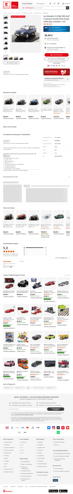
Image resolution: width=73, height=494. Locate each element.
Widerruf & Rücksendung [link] (25, 467)
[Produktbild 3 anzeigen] (5, 27)
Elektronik (7, 444)
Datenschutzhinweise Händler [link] (62, 456)
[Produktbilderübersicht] (5, 34)
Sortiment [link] (40, 450)
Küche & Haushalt (9, 450)
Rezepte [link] (40, 453)
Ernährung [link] (40, 461)
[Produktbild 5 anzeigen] (5, 38)
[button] (35, 247)
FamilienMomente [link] (42, 463)
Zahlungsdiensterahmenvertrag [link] (62, 453)
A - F (23, 444)
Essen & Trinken (9, 469)
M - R (23, 450)
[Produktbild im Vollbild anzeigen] (25, 34)
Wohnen (7, 455)
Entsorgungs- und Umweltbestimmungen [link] (38, 486)
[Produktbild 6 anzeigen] (5, 43)
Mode (6, 458)
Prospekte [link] (40, 444)
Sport (6, 463)
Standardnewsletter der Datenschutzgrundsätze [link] (24, 414)
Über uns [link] (57, 444)
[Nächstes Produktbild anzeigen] (6, 52)
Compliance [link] (12, 486)
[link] (40, 3)
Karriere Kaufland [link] (59, 468)
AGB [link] (26, 486)
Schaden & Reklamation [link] (27, 473)
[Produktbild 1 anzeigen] (5, 17)
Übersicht (24, 442)
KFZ (6, 466)
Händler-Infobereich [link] (43, 475)
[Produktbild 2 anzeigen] (5, 22)
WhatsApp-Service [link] (42, 466)
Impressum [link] (5, 486)
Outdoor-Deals (8, 442)
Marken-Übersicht (9, 472)
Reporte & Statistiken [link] (60, 442)
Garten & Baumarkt (9, 447)
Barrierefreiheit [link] (52, 486)
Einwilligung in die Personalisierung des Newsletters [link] (30, 418)
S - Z (23, 453)
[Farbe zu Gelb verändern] (10, 58)
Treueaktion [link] (41, 455)
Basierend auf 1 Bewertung (10, 254)
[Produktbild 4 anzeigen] (5, 32)
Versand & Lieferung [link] (26, 476)
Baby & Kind (8, 453)
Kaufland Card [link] (41, 447)
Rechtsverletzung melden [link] (26, 479)
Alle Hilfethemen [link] (26, 461)
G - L (23, 447)
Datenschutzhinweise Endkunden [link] (60, 459)
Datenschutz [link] (20, 486)
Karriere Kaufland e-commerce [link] (62, 471)
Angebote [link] (40, 442)
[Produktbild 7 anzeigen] (5, 48)
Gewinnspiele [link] (41, 458)
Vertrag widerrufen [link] (26, 470)
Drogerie (7, 461)
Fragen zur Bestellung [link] (27, 464)
